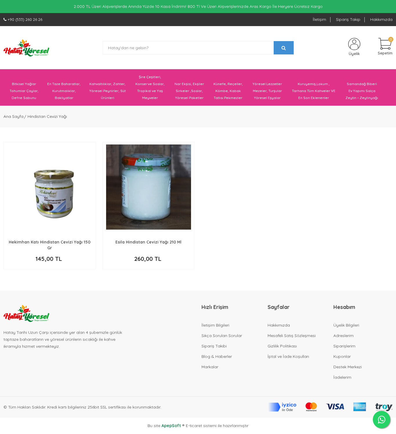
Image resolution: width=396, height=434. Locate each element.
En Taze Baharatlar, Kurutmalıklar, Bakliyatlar (64, 91)
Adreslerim (343, 335)
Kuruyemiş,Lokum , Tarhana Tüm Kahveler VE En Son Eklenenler (313, 91)
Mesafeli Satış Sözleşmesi (292, 335)
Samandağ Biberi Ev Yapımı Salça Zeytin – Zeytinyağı (362, 91)
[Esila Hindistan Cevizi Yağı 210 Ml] (148, 187)
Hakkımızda (381, 19)
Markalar (209, 366)
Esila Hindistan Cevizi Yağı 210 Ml (148, 242)
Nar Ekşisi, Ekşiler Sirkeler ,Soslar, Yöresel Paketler (189, 91)
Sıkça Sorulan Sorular (221, 335)
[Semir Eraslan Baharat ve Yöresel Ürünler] (26, 47)
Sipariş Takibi (214, 346)
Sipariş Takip (348, 19)
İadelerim (342, 377)
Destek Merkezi (347, 366)
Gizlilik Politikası (282, 346)
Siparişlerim (344, 346)
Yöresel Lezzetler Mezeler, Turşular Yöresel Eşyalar (267, 91)
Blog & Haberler (216, 356)
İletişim (319, 19)
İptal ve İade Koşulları (288, 356)
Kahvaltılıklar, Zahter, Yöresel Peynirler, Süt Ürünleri (107, 91)
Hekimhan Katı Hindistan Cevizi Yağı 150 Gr (49, 244)
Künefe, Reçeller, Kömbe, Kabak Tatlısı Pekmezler (228, 91)
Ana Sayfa (13, 116)
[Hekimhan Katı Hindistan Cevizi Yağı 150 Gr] (49, 187)
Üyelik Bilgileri (346, 325)
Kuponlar (342, 356)
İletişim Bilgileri (215, 325)
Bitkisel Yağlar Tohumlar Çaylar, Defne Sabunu (24, 91)
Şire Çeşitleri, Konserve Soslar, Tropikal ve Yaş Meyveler (150, 87)
